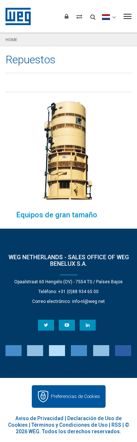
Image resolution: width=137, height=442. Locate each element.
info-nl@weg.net (88, 301)
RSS (116, 425)
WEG (15, 16)
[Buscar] (93, 14)
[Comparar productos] (79, 16)
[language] (108, 16)
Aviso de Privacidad (39, 418)
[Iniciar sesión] (66, 16)
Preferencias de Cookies (75, 396)
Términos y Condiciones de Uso (69, 425)
